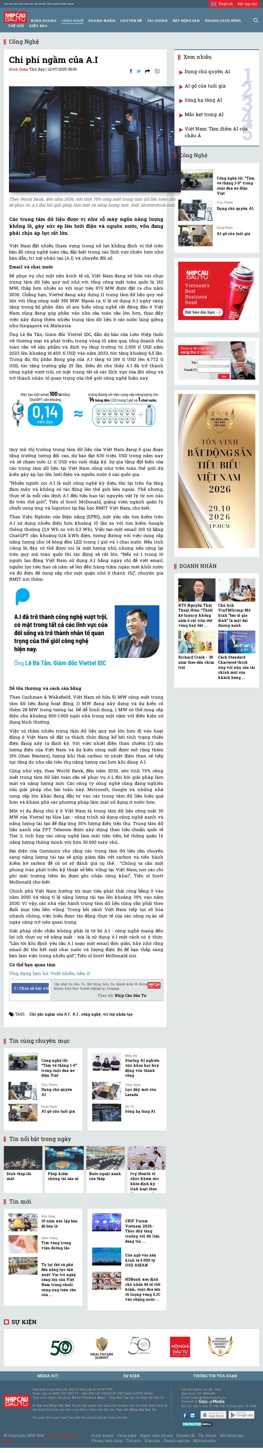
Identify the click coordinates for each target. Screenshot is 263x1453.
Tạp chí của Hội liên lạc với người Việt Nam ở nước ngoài (39, 4)
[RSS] (148, 70)
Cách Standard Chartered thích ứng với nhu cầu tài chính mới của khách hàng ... (236, 667)
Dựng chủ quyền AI (207, 71)
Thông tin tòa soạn (215, 1375)
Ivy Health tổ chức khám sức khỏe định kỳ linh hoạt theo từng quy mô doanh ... (144, 1186)
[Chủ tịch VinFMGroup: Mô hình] (236, 590)
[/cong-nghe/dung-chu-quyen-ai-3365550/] (195, 210)
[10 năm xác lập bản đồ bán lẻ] (22, 1222)
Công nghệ (126, 1435)
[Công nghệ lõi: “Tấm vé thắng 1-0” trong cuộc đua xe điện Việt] (22, 1062)
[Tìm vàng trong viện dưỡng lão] (22, 1244)
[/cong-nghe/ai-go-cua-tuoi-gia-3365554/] (195, 235)
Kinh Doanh (44, 20)
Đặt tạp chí (247, 3)
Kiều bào (38, 25)
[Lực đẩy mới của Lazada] (106, 1091)
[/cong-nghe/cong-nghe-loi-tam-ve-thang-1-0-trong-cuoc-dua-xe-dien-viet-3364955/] (195, 180)
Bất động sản (186, 20)
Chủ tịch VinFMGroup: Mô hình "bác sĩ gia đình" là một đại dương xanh (234, 615)
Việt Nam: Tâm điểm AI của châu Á (216, 132)
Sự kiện (24, 1322)
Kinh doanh (102, 1435)
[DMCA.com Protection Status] (197, 1424)
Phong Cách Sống (223, 20)
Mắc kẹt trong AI (204, 114)
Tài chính (207, 1435)
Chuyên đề (131, 20)
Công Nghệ (72, 20)
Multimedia (204, 1440)
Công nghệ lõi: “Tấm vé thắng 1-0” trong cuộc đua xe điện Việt (59, 1068)
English (225, 3)
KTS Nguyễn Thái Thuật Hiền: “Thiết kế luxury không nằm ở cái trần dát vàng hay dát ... (195, 615)
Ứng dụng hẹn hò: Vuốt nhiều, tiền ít (49, 973)
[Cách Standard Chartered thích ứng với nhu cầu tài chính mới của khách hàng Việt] (236, 642)
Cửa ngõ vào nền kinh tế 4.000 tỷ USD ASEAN (140, 1260)
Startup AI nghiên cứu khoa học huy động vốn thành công (142, 1068)
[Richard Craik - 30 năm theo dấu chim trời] (196, 642)
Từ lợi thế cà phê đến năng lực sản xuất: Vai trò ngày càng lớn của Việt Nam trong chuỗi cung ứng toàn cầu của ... (58, 1279)
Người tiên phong (156, 1435)
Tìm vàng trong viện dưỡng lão (56, 1245)
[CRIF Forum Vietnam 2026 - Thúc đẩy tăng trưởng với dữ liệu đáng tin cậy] (106, 1222)
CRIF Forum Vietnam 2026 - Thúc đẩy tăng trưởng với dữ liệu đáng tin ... (142, 1230)
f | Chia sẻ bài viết (31, 988)
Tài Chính (157, 20)
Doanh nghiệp (177, 1440)
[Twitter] (139, 70)
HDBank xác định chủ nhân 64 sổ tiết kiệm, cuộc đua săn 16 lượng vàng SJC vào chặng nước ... (143, 1289)
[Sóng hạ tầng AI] (106, 1113)
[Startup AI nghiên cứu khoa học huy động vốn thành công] (106, 1062)
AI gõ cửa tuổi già (58, 1111)
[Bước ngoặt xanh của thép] (105, 1157)
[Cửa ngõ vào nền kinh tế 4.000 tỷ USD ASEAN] (106, 1256)
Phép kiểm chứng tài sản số (63, 1176)
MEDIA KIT (47, 1375)
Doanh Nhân (101, 20)
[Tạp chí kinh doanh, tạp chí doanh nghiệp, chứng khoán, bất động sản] (15, 16)
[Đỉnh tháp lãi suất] (23, 1157)
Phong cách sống (106, 1440)
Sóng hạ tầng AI (140, 1111)
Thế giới (16, 25)
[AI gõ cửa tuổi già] (22, 1113)
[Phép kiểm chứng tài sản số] (64, 1157)
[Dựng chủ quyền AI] (22, 1091)
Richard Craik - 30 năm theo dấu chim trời (196, 662)
